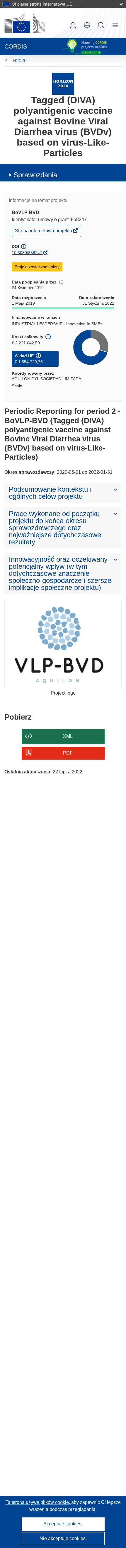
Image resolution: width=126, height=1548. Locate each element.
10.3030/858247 (27, 252)
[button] (87, 25)
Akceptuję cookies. (63, 1523)
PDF (68, 752)
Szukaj (101, 25)
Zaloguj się (73, 25)
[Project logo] (63, 644)
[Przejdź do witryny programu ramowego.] (63, 83)
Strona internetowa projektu (44, 232)
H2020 (20, 60)
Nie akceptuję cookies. (63, 1538)
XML (68, 736)
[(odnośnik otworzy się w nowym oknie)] (24, 23)
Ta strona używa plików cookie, (38, 1502)
